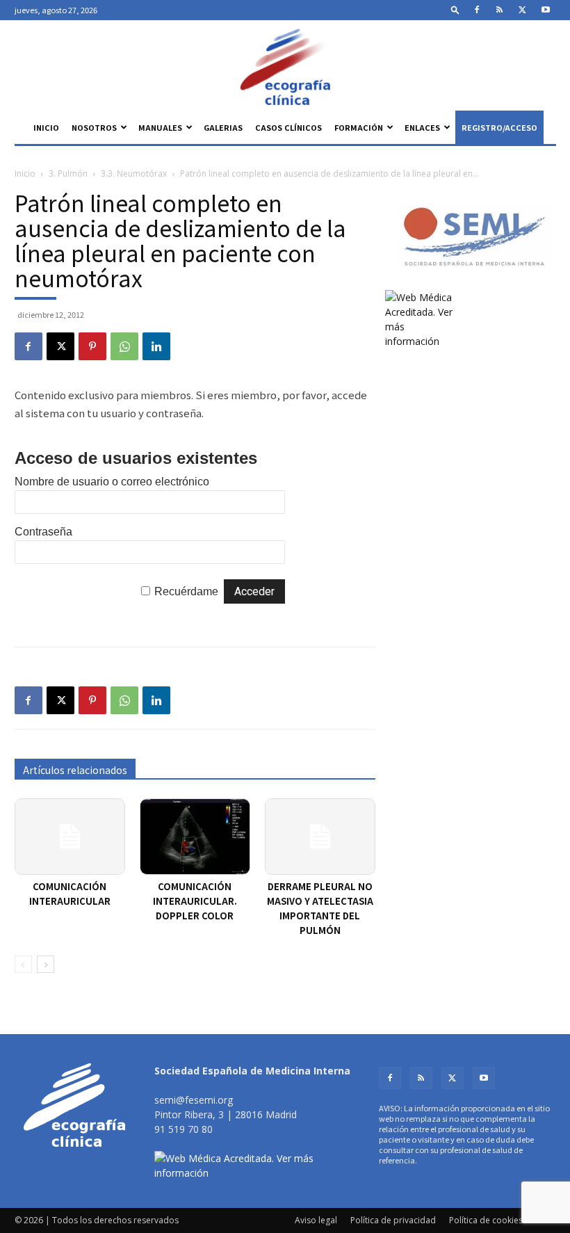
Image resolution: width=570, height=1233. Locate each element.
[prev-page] (23, 964)
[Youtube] (545, 9)
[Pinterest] (92, 346)
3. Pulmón (68, 173)
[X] (522, 9)
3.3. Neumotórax (134, 173)
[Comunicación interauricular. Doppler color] (195, 836)
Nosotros (94, 127)
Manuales (160, 127)
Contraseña (43, 532)
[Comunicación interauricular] (70, 836)
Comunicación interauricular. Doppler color (195, 901)
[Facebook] (476, 9)
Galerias (223, 127)
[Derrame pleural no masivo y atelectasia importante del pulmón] (320, 836)
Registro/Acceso (499, 127)
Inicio (46, 127)
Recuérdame (186, 591)
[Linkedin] (156, 346)
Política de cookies (486, 1220)
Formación (358, 127)
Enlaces (422, 127)
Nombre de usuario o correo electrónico (112, 481)
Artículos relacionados (75, 770)
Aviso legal (316, 1220)
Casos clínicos (288, 127)
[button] (455, 9)
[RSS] (499, 9)
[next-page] (45, 964)
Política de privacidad (393, 1220)
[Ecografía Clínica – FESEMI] (285, 67)
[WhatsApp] (124, 346)
